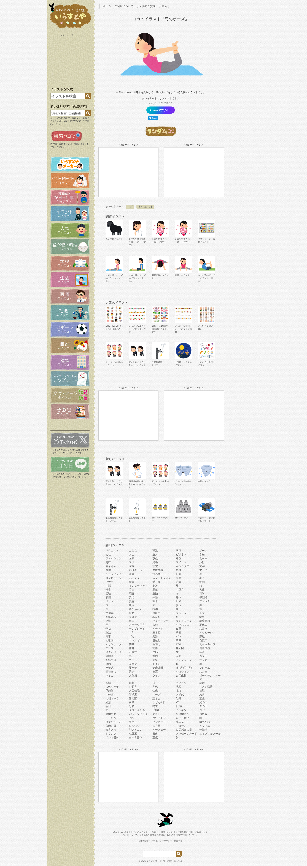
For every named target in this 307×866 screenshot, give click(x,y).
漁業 (131, 682)
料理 (108, 570)
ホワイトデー (160, 717)
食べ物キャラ (207, 644)
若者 (178, 581)
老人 (202, 577)
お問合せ (164, 6)
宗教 (202, 636)
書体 (155, 733)
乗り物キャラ (184, 713)
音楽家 (133, 698)
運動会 (110, 655)
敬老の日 (111, 725)
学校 (202, 554)
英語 (155, 659)
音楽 (131, 573)
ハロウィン (182, 671)
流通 (178, 655)
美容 (131, 601)
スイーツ (181, 562)
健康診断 (157, 667)
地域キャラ (112, 698)
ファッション (114, 558)
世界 (178, 601)
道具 (155, 554)
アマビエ (204, 725)
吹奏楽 (133, 663)
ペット (110, 601)
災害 (131, 589)
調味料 (156, 616)
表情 (108, 597)
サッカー (204, 659)
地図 (178, 686)
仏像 (155, 690)
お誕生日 (111, 659)
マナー (110, 581)
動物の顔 (111, 713)
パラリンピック (138, 713)
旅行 (202, 562)
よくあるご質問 (146, 6)
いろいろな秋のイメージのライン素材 (183, 329)
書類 (155, 624)
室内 (155, 655)
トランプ (111, 733)
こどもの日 (159, 702)
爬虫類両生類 (184, 667)
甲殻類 (110, 690)
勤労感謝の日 (184, 729)
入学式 (180, 694)
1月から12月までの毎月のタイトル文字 (160, 329)
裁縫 (202, 682)
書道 (155, 706)
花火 (178, 690)
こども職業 (206, 686)
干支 (202, 612)
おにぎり (204, 713)
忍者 (131, 706)
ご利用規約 (144, 841)
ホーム (107, 6)
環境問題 (204, 620)
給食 (202, 694)
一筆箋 (203, 729)
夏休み (203, 624)
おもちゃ (111, 566)
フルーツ (181, 612)
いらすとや (156, 861)
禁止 (202, 698)
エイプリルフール (210, 733)
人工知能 (134, 690)
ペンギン (181, 710)
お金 (131, 554)
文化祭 (133, 675)
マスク (133, 616)
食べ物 (203, 558)
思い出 (156, 652)
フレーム (204, 667)
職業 (155, 550)
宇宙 (131, 659)
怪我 (108, 628)
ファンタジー (207, 601)
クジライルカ (137, 710)
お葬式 (133, 652)
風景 (131, 605)
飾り (131, 644)
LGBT (155, 710)
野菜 (155, 589)
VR (178, 702)
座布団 (156, 632)
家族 (131, 566)
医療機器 (157, 570)
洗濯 (155, 671)
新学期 (133, 694)
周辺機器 (204, 648)
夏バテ (133, 667)
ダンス (110, 648)
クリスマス (182, 624)
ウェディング (160, 620)
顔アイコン (135, 729)
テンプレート (137, 628)
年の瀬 (110, 694)
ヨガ (129, 207)
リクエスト (145, 207)
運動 (155, 593)
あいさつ (181, 682)
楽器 (155, 636)
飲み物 (156, 573)
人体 (202, 589)
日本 (178, 573)
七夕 (131, 717)
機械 (178, 570)
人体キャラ (112, 686)
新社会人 (111, 671)
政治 (108, 632)
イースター (159, 729)
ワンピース (159, 721)
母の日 (203, 706)
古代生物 (181, 675)
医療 (131, 558)
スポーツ (134, 562)
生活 (108, 585)
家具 (178, 577)
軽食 (108, 589)
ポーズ (203, 550)
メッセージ (206, 632)
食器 (178, 628)
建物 (155, 562)
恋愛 (131, 593)
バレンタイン (184, 659)
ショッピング (114, 573)
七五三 (133, 733)
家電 (155, 566)
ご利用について (124, 6)
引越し (156, 640)
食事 (131, 581)
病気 (178, 550)
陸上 (202, 717)
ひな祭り (134, 725)
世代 (155, 686)
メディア (157, 628)
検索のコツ (79, 144)
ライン (156, 675)
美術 (131, 597)
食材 (131, 612)
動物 (202, 581)
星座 (131, 721)
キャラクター (184, 566)
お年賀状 (111, 616)
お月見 (156, 725)
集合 (202, 652)
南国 (131, 620)
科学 (202, 593)
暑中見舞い (182, 717)
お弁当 (203, 671)
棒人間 (180, 648)
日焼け (180, 706)
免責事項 (178, 841)
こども (133, 550)
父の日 (203, 702)
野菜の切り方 (114, 721)
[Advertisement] (70, 60)
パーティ (134, 577)
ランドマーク (184, 620)
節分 (108, 710)
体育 (131, 648)
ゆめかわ (204, 721)
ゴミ (131, 636)
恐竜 (178, 698)
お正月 (180, 589)
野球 (108, 663)
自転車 (203, 640)
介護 (108, 620)
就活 (178, 605)
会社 (108, 554)
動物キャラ (135, 570)
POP (179, 644)
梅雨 (155, 648)
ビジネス (181, 554)
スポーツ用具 (137, 624)
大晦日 (156, 713)
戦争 (155, 601)
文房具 (110, 612)
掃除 (155, 597)
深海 (108, 682)
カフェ (203, 655)
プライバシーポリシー (161, 841)
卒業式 (110, 667)
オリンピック (114, 644)
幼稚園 (110, 640)
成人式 (180, 721)
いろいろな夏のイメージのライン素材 (137, 329)
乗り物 (156, 581)
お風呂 (156, 612)
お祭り (203, 628)
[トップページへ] (70, 28)
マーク (203, 570)
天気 (131, 671)
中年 (131, 632)
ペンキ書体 (112, 737)
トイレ (156, 663)
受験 (108, 593)
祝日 (108, 706)
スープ (156, 694)
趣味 (108, 562)
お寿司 (156, 644)
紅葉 (108, 702)
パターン (181, 725)
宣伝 (155, 737)
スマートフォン (161, 577)
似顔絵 (203, 597)
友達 (155, 585)
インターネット (138, 585)
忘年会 (156, 698)
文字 (202, 566)
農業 (178, 640)
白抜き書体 (135, 737)
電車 (108, 636)
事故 (155, 558)
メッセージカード (186, 733)
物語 (202, 616)
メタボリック (114, 652)
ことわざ (111, 717)
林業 (131, 702)
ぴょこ (110, 675)
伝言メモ (111, 729)
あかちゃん (135, 609)
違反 (178, 558)
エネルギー (135, 640)
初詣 (202, 690)
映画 (178, 632)
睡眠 (178, 597)
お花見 (133, 686)
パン (178, 636)
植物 (155, 609)
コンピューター (115, 577)
